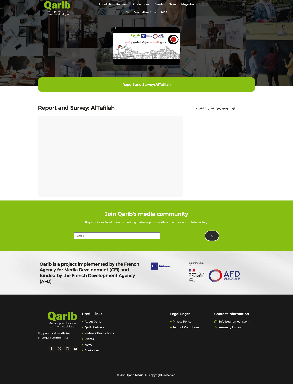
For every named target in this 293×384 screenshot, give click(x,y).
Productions (141, 4)
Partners (122, 4)
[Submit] (212, 236)
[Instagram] (67, 348)
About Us (105, 4)
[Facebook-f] (51, 348)
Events (159, 4)
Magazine (187, 4)
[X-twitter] (59, 348)
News (172, 4)
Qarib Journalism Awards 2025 (146, 12)
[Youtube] (75, 348)
